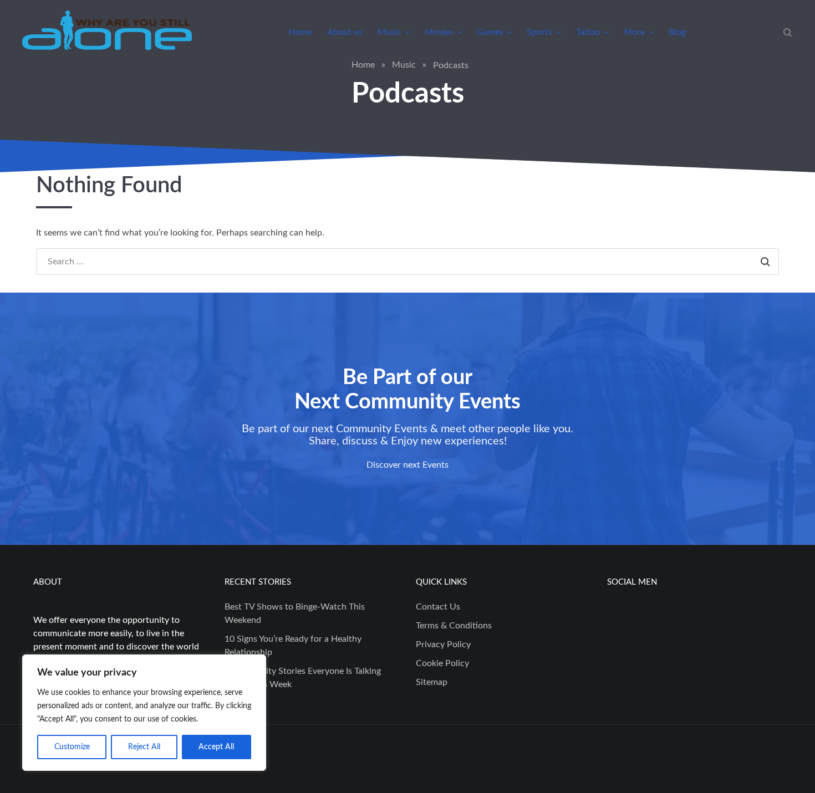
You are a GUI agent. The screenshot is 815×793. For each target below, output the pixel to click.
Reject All (144, 747)
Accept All (216, 747)
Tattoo (588, 32)
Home (300, 32)
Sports (539, 32)
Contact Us (438, 606)
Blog (677, 32)
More (634, 32)
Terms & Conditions (454, 625)
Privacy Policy (443, 644)
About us (345, 32)
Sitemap (431, 682)
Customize (72, 747)
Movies (439, 32)
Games (490, 32)
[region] (144, 712)
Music (389, 32)
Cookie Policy (442, 663)
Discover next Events (407, 465)
